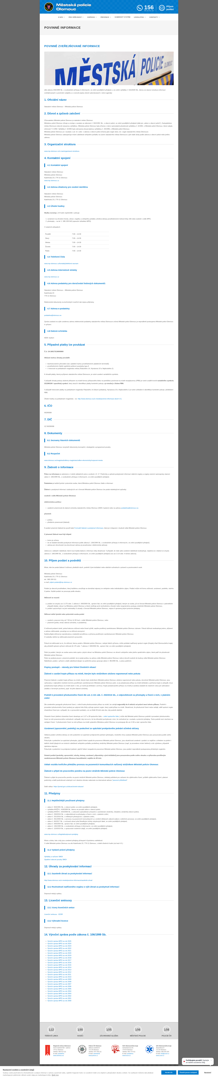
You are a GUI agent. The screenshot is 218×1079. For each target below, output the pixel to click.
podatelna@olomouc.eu (52, 315)
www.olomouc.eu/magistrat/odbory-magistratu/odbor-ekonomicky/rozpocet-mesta (73, 460)
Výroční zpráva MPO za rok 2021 (59, 951)
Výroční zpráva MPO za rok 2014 (59, 967)
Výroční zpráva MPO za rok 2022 (59, 948)
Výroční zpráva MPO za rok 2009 (59, 979)
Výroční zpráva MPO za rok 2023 (59, 946)
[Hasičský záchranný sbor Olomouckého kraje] (116, 1049)
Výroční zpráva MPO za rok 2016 (59, 962)
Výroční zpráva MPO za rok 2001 (59, 998)
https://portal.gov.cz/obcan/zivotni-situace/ (69, 786)
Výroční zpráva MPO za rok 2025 (59, 941)
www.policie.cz (93, 1055)
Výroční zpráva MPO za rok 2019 (59, 955)
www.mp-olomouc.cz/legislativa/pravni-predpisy (61, 834)
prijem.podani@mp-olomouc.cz (61, 582)
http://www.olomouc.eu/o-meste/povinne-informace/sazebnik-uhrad (68, 880)
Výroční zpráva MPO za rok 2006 (59, 986)
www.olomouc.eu (58, 1055)
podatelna (61, 1053)
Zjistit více (55, 1075)
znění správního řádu (111, 716)
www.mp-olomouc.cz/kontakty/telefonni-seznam (61, 263)
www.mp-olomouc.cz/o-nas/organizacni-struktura (61, 151)
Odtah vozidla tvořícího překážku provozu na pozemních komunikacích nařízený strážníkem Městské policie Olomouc (101, 764)
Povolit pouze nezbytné (188, 1072)
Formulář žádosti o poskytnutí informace (88, 528)
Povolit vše (168, 1072)
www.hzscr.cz (126, 1055)
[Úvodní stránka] (67, 6)
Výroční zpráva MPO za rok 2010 (59, 977)
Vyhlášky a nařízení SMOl (53, 856)
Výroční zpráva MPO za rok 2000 (59, 1001)
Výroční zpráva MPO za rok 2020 (59, 953)
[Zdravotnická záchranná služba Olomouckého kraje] (149, 1049)
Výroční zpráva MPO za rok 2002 (59, 996)
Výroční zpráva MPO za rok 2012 (59, 972)
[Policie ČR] (82, 1049)
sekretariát (96, 1053)
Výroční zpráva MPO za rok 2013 (59, 970)
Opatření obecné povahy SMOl (55, 859)
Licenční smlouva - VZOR (53, 914)
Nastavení (207, 1072)
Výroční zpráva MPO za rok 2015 (59, 965)
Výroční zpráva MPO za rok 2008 (59, 982)
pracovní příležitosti (120, 780)
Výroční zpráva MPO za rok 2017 (59, 960)
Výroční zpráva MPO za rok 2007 (59, 984)
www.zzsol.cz (160, 1055)
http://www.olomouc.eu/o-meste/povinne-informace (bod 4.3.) (100, 399)
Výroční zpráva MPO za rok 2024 (59, 943)
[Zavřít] (211, 1060)
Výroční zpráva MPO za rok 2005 (59, 989)
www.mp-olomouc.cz (51, 180)
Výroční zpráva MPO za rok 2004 (59, 991)
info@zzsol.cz (165, 1053)
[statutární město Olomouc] (47, 1050)
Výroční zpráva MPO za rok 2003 (59, 993)
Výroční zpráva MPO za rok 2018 (59, 958)
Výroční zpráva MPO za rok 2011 (59, 974)
